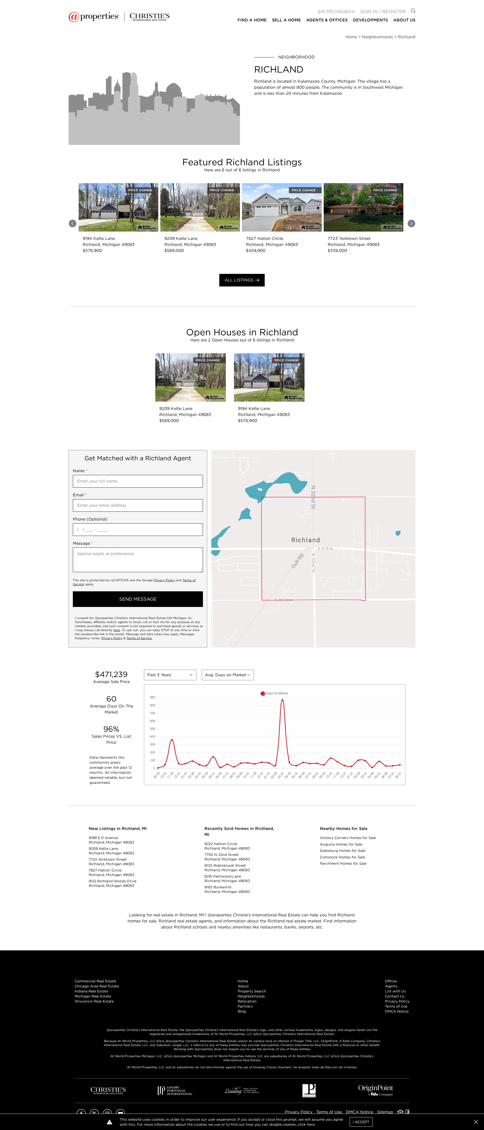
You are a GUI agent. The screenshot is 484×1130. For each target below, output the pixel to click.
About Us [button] (404, 20)
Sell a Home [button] (286, 20)
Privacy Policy (164, 580)
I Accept (361, 1122)
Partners (245, 1006)
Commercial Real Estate (95, 981)
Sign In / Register (383, 11)
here (116, 630)
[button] (313, 549)
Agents (391, 986)
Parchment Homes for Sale (343, 863)
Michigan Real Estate (93, 996)
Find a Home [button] (252, 20)
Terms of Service (139, 638)
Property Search (252, 991)
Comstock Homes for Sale (342, 857)
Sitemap (385, 1112)
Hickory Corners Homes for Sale (348, 838)
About (243, 986)
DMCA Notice (397, 1011)
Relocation (247, 1001)
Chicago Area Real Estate (97, 986)
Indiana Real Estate (91, 991)
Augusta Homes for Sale (341, 844)
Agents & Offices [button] (327, 20)
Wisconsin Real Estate (94, 1001)
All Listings (239, 280)
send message (138, 599)
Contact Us (395, 996)
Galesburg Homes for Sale (342, 851)
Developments (370, 20)
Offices (391, 981)
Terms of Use (396, 1006)
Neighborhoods (251, 996)
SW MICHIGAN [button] (334, 11)
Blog (242, 1011)
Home (243, 981)
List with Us (395, 991)
